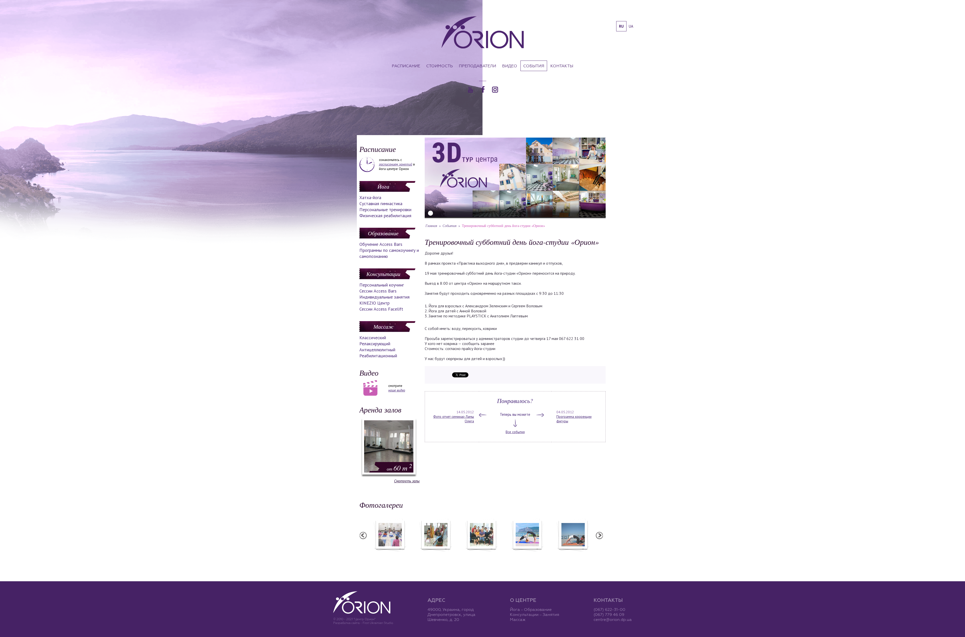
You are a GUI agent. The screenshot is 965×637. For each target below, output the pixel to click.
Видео (509, 65)
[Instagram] (495, 90)
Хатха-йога (370, 197)
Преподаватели (477, 65)
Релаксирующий (374, 343)
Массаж (383, 326)
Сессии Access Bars (378, 291)
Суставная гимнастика (380, 203)
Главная (431, 225)
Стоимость (439, 65)
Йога (383, 186)
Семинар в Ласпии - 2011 (527, 554)
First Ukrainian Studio (378, 623)
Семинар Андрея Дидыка (481, 554)
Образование (383, 233)
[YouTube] (470, 90)
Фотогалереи (381, 505)
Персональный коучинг (381, 285)
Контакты (561, 65)
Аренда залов (380, 409)
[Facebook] (483, 89)
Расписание (406, 65)
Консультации (383, 273)
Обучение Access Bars (380, 244)
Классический (372, 337)
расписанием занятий (395, 164)
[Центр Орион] (483, 32)
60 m (399, 468)
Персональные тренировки (385, 209)
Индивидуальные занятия (384, 297)
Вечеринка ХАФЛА (435, 554)
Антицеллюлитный (377, 350)
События (533, 65)
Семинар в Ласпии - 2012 (572, 554)
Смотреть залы (407, 481)
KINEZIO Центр (374, 303)
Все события (515, 432)
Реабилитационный (378, 356)
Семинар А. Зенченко (389, 554)
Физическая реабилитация (385, 215)
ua (631, 26)
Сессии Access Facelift (381, 309)
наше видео (396, 390)
